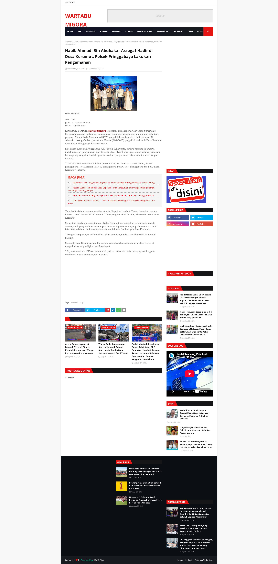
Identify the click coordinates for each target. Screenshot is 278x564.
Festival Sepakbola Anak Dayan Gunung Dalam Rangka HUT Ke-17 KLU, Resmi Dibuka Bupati (145, 471)
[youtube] (201, 223)
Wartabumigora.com (75, 68)
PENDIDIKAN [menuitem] (162, 31)
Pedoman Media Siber (204, 560)
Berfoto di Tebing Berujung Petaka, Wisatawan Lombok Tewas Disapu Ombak (193, 528)
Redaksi (188, 560)
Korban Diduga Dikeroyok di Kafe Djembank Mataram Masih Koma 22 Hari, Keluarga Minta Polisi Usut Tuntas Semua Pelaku (196, 330)
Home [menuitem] (70, 31)
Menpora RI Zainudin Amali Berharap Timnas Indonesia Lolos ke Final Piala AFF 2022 (145, 500)
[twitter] (201, 217)
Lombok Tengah (80, 42)
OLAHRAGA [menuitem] (178, 31)
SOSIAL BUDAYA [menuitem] (144, 31)
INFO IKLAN (69, 2)
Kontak (180, 560)
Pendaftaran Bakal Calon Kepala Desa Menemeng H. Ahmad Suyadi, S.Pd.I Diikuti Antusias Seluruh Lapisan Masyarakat (195, 299)
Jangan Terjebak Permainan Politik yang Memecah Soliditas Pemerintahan (195, 430)
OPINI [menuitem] (190, 31)
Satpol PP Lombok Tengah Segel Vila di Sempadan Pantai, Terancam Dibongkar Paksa (113, 195)
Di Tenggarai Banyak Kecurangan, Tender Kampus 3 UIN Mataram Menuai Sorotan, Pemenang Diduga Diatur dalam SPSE (196, 544)
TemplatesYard (87, 560)
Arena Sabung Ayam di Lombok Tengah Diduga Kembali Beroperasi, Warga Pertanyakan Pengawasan (79, 349)
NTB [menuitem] (79, 31)
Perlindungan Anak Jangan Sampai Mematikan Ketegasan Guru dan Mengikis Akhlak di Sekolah (194, 414)
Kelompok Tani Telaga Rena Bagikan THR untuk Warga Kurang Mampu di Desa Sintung (113, 182)
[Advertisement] (113, 278)
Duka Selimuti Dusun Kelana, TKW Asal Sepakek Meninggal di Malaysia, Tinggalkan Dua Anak (111, 202)
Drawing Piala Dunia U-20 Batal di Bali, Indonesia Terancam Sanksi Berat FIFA (145, 485)
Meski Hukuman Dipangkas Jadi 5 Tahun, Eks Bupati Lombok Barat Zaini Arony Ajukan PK (196, 315)
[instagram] (178, 223)
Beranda (68, 42)
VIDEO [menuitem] (200, 31)
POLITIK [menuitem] (129, 31)
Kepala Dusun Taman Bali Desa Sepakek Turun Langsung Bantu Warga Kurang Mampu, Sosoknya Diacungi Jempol (111, 189)
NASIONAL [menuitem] (91, 31)
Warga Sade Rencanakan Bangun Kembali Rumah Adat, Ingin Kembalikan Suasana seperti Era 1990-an (113, 349)
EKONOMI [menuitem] (116, 31)
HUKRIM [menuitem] (104, 31)
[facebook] (178, 217)
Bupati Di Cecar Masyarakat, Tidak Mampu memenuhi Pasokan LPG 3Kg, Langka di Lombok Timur (196, 444)
